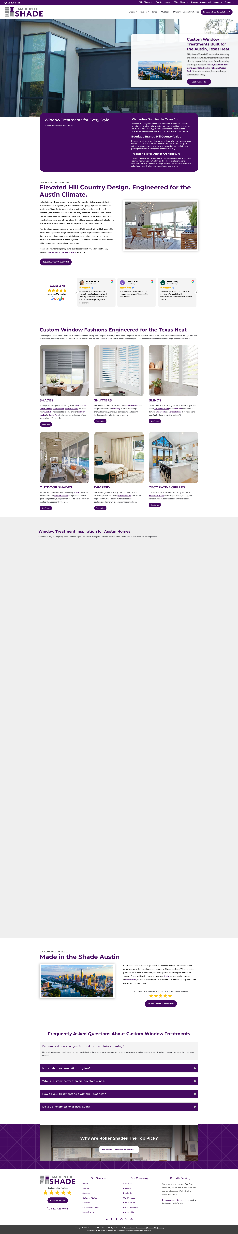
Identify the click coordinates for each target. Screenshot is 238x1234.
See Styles (46, 424)
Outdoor (165, 12)
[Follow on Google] (131, 1219)
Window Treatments (49, 785)
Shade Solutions (48, 913)
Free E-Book (129, 1202)
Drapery (177, 12)
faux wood (160, 412)
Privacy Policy (129, 1228)
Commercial (205, 2)
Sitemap (161, 1228)
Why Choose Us (146, 2)
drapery (72, 252)
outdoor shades (61, 495)
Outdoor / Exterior (90, 1198)
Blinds (154, 12)
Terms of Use (141, 1228)
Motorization (88, 1212)
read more (45, 663)
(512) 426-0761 (59, 1208)
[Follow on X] (126, 1219)
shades (51, 252)
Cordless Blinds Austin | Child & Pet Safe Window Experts (83, 780)
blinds (57, 252)
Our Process (129, 1198)
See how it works (199, 82)
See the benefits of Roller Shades (118, 1149)
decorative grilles (156, 495)
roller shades (80, 405)
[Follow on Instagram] (121, 1219)
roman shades (46, 408)
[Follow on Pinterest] (112, 1219)
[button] (196, 292)
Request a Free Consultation (56, 262)
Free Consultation (57, 1200)
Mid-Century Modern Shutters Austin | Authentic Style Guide (86, 648)
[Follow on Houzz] (107, 1219)
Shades (132, 12)
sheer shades (58, 408)
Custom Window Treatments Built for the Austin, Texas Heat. (208, 44)
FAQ (176, 2)
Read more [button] (165, 303)
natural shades (71, 408)
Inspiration (217, 2)
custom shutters (131, 405)
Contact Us (229, 2)
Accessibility (152, 1228)
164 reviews (62, 294)
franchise (147, 1230)
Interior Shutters (48, 653)
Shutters (143, 12)
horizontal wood (161, 408)
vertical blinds (175, 412)
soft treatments (124, 495)
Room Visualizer (131, 1207)
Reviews (194, 2)
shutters (64, 252)
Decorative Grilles (191, 12)
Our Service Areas (163, 2)
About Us (184, 2)
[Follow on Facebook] (117, 1219)
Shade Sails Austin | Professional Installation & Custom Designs (88, 908)
